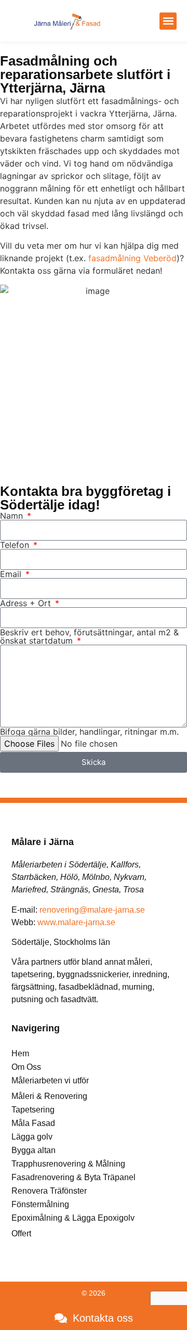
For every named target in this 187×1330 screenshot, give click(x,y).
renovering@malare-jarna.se (92, 909)
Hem (20, 1053)
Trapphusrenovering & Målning (68, 1163)
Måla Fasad (33, 1123)
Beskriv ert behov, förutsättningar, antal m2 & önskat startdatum (89, 636)
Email (12, 574)
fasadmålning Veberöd (132, 258)
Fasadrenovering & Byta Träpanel (73, 1177)
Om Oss (26, 1067)
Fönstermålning (40, 1204)
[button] (168, 21)
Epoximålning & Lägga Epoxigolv (73, 1217)
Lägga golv (31, 1136)
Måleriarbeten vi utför (50, 1080)
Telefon (16, 545)
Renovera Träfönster (49, 1190)
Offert (21, 1233)
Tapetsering (33, 1109)
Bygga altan (33, 1150)
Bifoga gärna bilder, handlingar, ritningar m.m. (89, 731)
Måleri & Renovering (49, 1096)
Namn (12, 515)
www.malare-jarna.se (76, 922)
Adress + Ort (27, 603)
